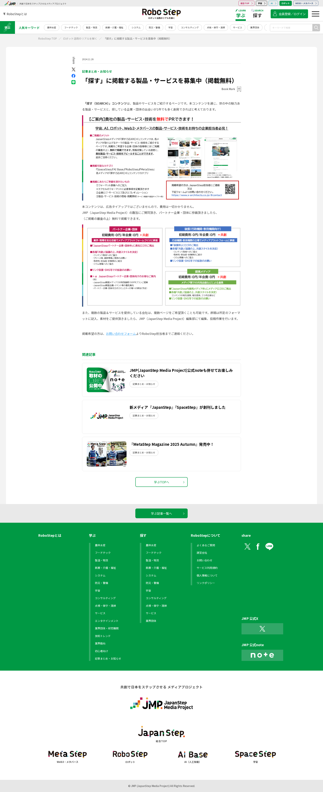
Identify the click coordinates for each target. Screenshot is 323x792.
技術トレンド (103, 636)
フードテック (71, 27)
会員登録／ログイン (292, 14)
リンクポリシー (206, 583)
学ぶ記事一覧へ (161, 513)
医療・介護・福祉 (114, 27)
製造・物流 (91, 27)
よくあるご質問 (206, 545)
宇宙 (260, 3)
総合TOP (245, 3)
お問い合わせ (204, 560)
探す (143, 535)
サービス (237, 27)
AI (272, 3)
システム (136, 27)
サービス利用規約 (207, 568)
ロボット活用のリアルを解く (80, 38)
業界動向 (100, 643)
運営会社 (202, 552)
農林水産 (51, 27)
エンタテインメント (107, 621)
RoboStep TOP (47, 38)
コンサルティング (190, 27)
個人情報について (207, 575)
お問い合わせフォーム (121, 333)
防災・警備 (154, 27)
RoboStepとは (49, 535)
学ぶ (7, 27)
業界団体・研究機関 (107, 628)
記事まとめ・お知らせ (97, 71)
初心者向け (101, 651)
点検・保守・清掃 (216, 27)
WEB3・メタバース (304, 3)
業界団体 (254, 27)
